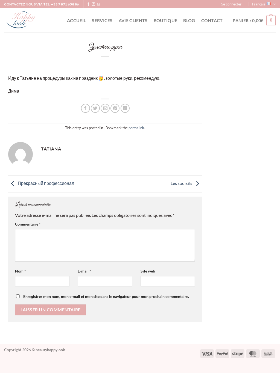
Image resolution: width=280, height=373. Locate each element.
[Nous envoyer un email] (98, 4)
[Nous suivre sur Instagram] (93, 4)
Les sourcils (182, 183)
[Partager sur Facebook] (85, 108)
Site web (148, 271)
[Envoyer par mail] (105, 108)
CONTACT (212, 20)
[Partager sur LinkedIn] (125, 108)
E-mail (84, 271)
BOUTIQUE (165, 20)
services (102, 20)
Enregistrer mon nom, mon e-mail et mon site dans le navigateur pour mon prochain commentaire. (106, 296)
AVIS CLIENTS (133, 20)
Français (258, 4)
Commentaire (28, 224)
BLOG (189, 20)
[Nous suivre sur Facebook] (88, 4)
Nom (20, 271)
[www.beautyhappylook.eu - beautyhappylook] (31, 20)
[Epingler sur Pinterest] (114, 108)
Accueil (76, 20)
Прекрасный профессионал (45, 183)
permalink (136, 128)
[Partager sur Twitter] (95, 108)
